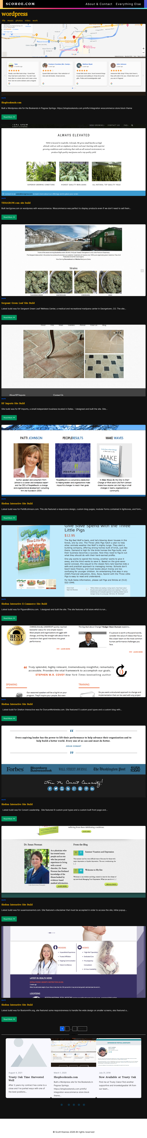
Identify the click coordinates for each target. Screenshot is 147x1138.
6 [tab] (84, 1105)
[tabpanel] (28, 1070)
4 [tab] (74, 1105)
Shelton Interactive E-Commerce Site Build (24, 603)
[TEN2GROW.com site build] (73, 160)
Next (81, 1029)
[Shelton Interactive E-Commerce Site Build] (73, 561)
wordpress (14, 13)
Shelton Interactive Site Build (17, 503)
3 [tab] (69, 1105)
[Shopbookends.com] (73, 60)
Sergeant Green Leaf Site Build (18, 303)
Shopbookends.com (11, 102)
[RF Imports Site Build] (73, 360)
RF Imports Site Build (13, 403)
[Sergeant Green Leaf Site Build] (73, 260)
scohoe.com (20, 4)
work (3, 98)
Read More (10, 118)
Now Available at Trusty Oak (118, 1052)
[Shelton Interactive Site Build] (73, 461)
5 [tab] (79, 1105)
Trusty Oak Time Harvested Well (26, 1078)
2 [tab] (67, 1105)
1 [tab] (62, 1105)
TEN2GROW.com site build (15, 202)
